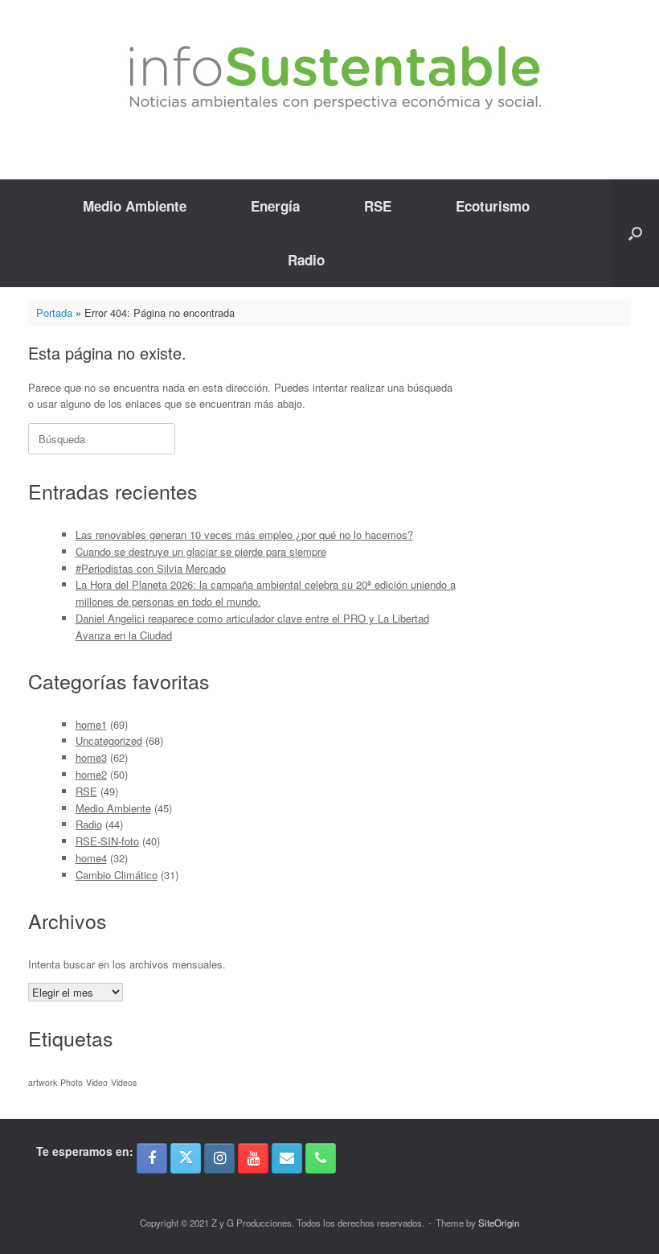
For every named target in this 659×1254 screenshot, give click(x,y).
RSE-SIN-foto (107, 841)
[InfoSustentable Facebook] (152, 1158)
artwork (42, 1082)
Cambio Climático (117, 874)
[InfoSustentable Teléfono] (320, 1158)
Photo (71, 1082)
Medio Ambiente (134, 206)
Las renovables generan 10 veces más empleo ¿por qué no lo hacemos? (244, 534)
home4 (91, 857)
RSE (377, 206)
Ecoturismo (493, 206)
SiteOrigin (498, 1222)
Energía (275, 206)
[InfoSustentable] (329, 77)
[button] (635, 233)
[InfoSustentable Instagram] (219, 1158)
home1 (91, 724)
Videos (124, 1082)
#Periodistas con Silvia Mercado (151, 568)
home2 (91, 774)
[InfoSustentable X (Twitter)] (185, 1158)
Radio (306, 259)
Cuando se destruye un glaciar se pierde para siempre (201, 551)
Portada (54, 312)
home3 (91, 757)
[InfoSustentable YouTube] (253, 1158)
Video (97, 1082)
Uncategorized (109, 740)
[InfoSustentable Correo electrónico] (287, 1158)
